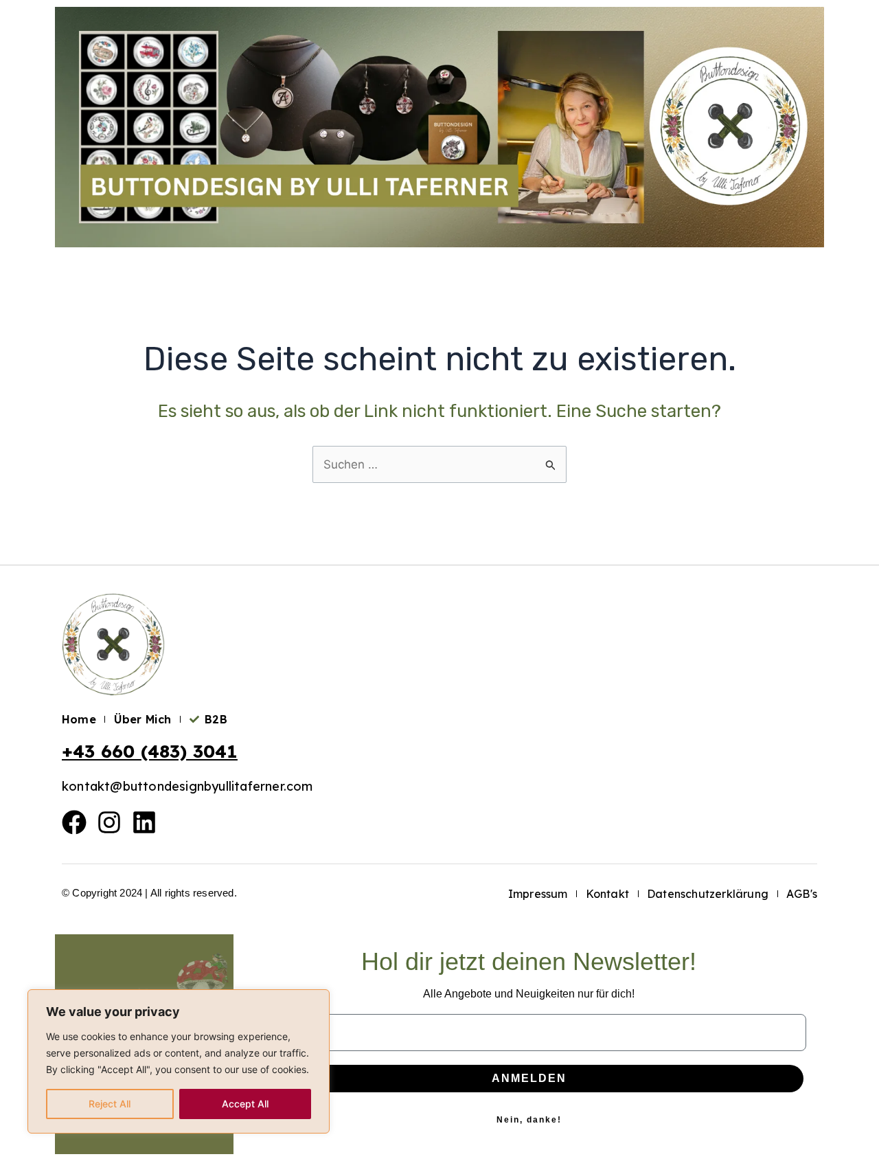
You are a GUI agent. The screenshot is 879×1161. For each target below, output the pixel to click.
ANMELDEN (529, 1078)
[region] (178, 1061)
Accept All (245, 1103)
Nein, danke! (529, 1120)
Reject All (109, 1103)
